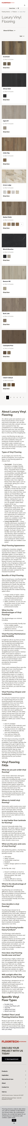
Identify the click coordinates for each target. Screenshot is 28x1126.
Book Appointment (12, 1059)
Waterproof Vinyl (9, 1009)
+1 (21, 224)
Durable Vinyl (8, 1004)
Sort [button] (21, 36)
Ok (14, 1120)
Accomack (6, 56)
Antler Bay (6, 153)
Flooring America (6, 11)
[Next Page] (23, 397)
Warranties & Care (7, 1079)
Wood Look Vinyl (9, 1011)
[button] (13, 8)
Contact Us (5, 1087)
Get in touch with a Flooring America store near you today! (13, 1027)
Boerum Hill (7, 281)
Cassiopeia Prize (8, 345)
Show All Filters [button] (8, 30)
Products (14, 11)
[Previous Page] (4, 397)
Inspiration (5, 1075)
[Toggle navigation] (24, 5)
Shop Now (6, 67)
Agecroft (6, 121)
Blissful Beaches (8, 249)
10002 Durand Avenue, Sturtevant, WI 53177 (12, 1095)
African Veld (7, 89)
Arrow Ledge (7, 185)
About (4, 1083)
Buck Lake (6, 313)
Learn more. (11, 1117)
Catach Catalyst (8, 377)
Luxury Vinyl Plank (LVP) (12, 1006)
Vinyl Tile (7, 1007)
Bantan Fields (7, 217)
